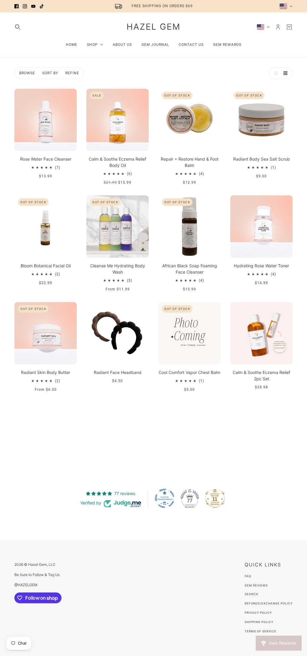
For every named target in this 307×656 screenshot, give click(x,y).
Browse (27, 73)
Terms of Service (260, 631)
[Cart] (289, 27)
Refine (72, 73)
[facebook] (16, 6)
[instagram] (25, 6)
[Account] (278, 27)
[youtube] (33, 6)
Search (251, 594)
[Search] (17, 27)
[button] (275, 73)
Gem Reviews (256, 585)
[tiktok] (41, 6)
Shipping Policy (259, 622)
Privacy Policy (258, 612)
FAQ (248, 576)
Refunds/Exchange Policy (269, 603)
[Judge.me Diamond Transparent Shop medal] (164, 498)
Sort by (50, 73)
